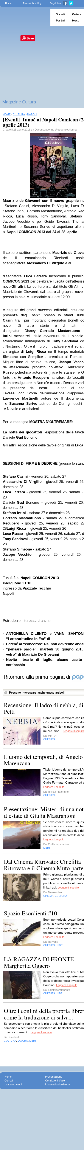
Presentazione (53, 1076)
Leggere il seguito (73, 731)
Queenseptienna (44, 129)
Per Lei (60, 20)
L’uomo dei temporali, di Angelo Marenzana (43, 759)
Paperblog (24, 17)
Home (8, 3)
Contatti (9, 1080)
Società (60, 14)
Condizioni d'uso (55, 1080)
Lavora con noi (13, 1084)
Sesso (75, 20)
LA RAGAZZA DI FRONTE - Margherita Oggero (40, 962)
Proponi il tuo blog (32, 3)
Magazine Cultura (19, 102)
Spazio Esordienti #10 (30, 913)
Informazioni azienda (57, 1084)
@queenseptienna (66, 129)
